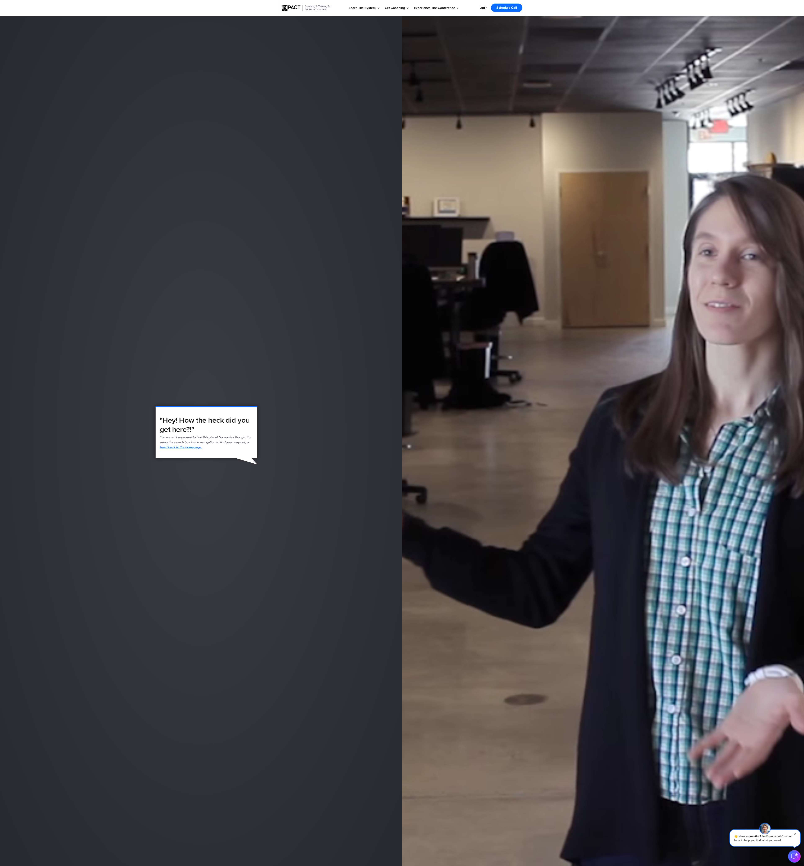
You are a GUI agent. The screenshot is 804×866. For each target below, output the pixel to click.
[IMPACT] (291, 8)
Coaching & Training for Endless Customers (318, 8)
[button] (765, 838)
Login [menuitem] (483, 7)
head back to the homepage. (181, 447)
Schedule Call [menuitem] (506, 7)
